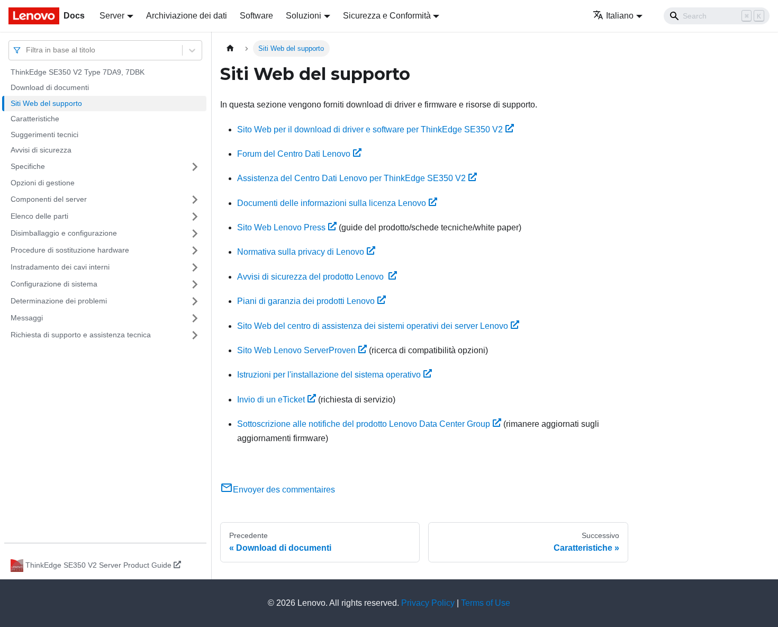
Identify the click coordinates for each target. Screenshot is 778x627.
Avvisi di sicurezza (41, 150)
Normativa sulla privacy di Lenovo (300, 251)
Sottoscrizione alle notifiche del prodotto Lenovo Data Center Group (363, 423)
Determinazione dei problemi (59, 301)
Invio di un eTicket (271, 399)
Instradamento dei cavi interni (60, 267)
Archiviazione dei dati (186, 15)
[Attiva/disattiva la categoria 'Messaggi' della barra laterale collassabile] (194, 318)
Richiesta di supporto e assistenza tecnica (81, 334)
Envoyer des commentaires (284, 489)
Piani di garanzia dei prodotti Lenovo (306, 301)
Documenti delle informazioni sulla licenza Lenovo (331, 203)
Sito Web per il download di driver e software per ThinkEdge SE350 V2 (370, 129)
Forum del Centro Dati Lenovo (293, 153)
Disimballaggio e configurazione (64, 233)
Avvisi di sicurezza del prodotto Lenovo (311, 276)
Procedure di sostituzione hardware (70, 250)
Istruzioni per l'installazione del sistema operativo (329, 374)
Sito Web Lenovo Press (281, 227)
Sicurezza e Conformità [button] (387, 15)
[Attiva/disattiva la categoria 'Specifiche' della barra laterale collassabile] (194, 166)
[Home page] (230, 48)
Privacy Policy (428, 602)
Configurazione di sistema (54, 284)
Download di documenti (50, 88)
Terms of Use (485, 602)
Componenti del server (49, 199)
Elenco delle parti (39, 216)
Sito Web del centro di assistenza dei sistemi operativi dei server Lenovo (372, 325)
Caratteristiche (35, 119)
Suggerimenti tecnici (44, 134)
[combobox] (27, 50)
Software (256, 15)
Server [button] (111, 15)
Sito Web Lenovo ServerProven (296, 350)
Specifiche (28, 166)
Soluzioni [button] (303, 15)
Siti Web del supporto (46, 103)
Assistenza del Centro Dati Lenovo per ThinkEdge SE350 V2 (351, 178)
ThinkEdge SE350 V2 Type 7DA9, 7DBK (77, 72)
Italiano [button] (620, 15)
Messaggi (27, 318)
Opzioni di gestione (43, 182)
